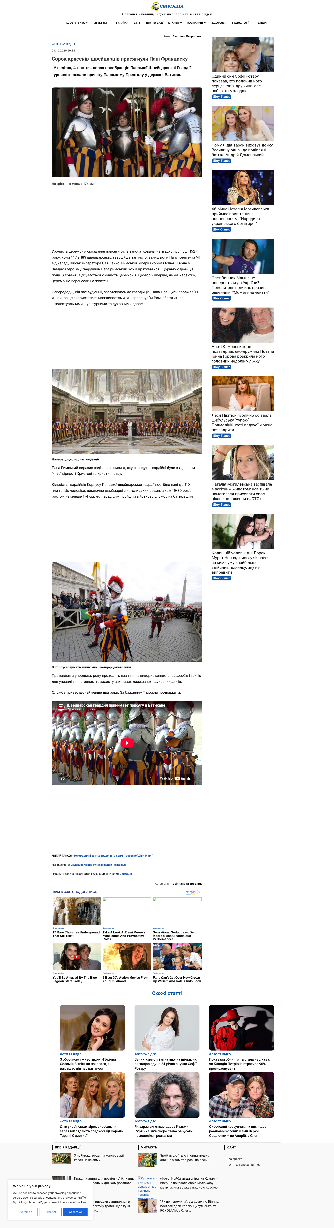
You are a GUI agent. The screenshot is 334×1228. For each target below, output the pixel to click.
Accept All (75, 1211)
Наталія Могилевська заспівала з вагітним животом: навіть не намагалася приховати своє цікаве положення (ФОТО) (242, 491)
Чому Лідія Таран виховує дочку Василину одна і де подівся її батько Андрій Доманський (242, 150)
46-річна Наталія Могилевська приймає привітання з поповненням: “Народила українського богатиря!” (240, 216)
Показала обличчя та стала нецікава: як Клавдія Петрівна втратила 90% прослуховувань (239, 1063)
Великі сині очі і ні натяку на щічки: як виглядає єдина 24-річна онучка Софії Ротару (166, 1063)
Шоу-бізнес (221, 96)
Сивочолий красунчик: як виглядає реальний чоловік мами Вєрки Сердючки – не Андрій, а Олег (237, 1131)
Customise (25, 1211)
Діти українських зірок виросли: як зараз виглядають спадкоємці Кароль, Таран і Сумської (92, 1131)
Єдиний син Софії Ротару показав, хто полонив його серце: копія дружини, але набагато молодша (237, 83)
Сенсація (125, 873)
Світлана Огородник (187, 36)
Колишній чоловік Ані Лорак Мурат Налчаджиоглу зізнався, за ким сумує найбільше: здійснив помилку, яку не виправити (241, 563)
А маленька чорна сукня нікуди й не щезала (97, 864)
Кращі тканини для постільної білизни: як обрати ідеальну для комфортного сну (104, 1183)
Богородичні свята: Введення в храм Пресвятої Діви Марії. (113, 855)
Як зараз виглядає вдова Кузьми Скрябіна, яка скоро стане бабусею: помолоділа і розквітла (164, 1131)
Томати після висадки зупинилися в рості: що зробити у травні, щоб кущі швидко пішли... (102, 1206)
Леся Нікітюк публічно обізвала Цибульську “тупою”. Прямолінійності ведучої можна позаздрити (242, 422)
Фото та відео (63, 44)
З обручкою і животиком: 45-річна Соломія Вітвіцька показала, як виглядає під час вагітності (88, 1063)
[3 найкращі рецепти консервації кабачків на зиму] (61, 1158)
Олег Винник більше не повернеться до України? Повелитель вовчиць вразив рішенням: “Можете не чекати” (240, 285)
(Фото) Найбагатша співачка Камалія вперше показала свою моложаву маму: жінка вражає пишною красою (189, 1183)
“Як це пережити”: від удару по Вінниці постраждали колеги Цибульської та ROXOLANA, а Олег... (189, 1206)
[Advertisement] (127, 217)
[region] (50, 1200)
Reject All (50, 1211)
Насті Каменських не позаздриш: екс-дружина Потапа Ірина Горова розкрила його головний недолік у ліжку (243, 353)
